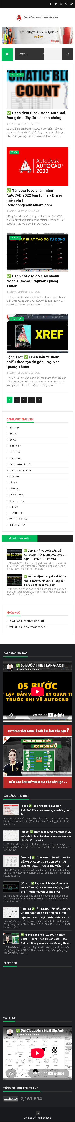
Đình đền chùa (17, 525)
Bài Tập (13, 434)
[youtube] (61, 4)
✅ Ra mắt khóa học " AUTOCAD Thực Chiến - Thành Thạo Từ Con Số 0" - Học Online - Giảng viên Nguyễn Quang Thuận (45, 939)
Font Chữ (14, 452)
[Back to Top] (38, 1113)
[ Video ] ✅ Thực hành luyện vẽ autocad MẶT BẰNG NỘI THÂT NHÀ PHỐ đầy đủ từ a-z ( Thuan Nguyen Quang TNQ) (45, 887)
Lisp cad (15, 237)
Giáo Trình (15, 458)
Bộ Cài (14, 152)
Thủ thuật (17, 74)
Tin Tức (13, 507)
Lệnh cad (14, 488)
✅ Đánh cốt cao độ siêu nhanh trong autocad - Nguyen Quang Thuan (33, 281)
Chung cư (14, 446)
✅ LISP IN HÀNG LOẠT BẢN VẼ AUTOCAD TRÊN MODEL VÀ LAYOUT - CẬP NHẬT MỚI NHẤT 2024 (46, 555)
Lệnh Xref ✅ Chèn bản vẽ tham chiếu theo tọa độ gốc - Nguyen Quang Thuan (33, 362)
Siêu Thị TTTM (17, 501)
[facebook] (50, 4)
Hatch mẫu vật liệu (20, 464)
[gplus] (71, 4)
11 (31, 399)
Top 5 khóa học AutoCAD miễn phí (28, 627)
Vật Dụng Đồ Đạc (18, 519)
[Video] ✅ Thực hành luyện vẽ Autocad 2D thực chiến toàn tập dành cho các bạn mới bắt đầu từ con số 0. (46, 836)
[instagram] (66, 4)
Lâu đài (13, 482)
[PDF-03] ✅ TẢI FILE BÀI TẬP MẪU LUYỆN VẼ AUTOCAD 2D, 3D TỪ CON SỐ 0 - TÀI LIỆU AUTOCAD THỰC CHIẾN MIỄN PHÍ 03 (45, 913)
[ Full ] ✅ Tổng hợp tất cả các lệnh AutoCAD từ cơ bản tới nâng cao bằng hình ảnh (46, 810)
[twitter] (56, 4)
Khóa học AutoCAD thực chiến (26, 621)
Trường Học (16, 513)
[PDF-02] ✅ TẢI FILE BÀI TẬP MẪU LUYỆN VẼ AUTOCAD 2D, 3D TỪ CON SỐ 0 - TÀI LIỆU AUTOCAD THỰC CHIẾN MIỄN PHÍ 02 (45, 861)
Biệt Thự (14, 428)
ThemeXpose (43, 1117)
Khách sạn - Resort (20, 470)
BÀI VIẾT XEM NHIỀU (19, 538)
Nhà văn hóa (16, 494)
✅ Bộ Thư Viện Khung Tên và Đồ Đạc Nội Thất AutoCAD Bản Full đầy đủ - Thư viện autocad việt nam (45, 580)
